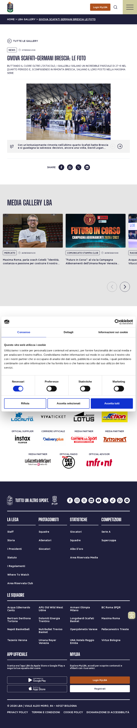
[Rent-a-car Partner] (22, 416)
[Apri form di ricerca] (115, 7)
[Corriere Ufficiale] (53, 439)
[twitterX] (105, 500)
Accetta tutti (112, 403)
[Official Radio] (69, 462)
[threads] (84, 500)
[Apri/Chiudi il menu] (130, 7)
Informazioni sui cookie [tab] (113, 332)
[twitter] (78, 167)
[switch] (52, 388)
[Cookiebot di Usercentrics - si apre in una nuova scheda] (117, 322)
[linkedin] (87, 167)
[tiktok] (113, 500)
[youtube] (98, 500)
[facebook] (61, 167)
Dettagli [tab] (68, 332)
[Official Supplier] (22, 439)
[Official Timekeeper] (84, 416)
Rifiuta (25, 403)
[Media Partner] (84, 439)
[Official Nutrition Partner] (115, 416)
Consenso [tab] (23, 332)
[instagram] (77, 500)
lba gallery (26, 19)
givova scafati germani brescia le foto (67, 19)
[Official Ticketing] (53, 416)
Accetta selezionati (68, 403)
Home (11, 19)
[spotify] (127, 500)
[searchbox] (68, 4)
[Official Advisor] (99, 462)
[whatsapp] (70, 167)
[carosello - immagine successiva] (120, 146)
